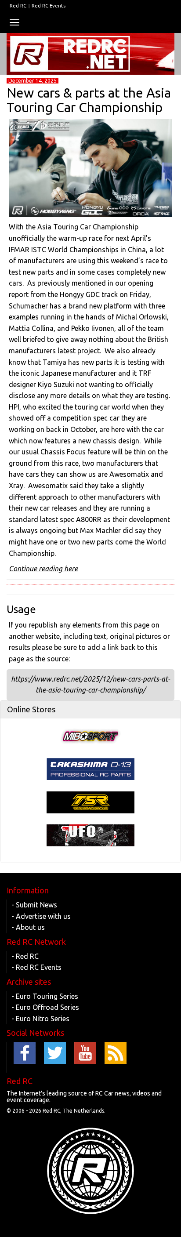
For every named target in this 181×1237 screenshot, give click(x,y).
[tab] (90, 709)
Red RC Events (48, 5)
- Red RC (25, 956)
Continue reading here (43, 569)
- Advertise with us (41, 916)
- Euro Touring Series (44, 996)
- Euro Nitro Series (40, 1019)
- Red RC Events (36, 967)
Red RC (18, 5)
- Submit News (34, 905)
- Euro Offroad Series (45, 1007)
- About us (28, 927)
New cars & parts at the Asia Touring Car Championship (89, 100)
